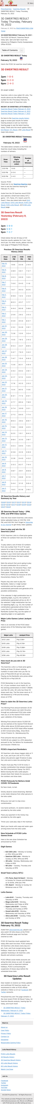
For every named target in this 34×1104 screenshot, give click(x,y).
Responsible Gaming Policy (11, 1043)
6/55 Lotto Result (12, 205)
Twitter (3, 992)
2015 (3, 505)
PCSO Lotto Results (8, 1054)
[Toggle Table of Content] (20, 50)
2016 (8, 505)
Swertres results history (20, 118)
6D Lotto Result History (9, 1066)
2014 (29, 502)
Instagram (4, 1085)
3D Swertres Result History (11, 1060)
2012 (18, 502)
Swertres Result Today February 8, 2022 (15, 111)
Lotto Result (26, 130)
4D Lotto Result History (9, 1063)
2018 (18, 505)
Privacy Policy (6, 1033)
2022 (8, 507)
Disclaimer (4, 1040)
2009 (3, 502)
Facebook (24, 990)
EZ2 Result (5, 130)
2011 (13, 502)
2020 (29, 505)
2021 (3, 507)
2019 (23, 505)
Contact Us (5, 1036)
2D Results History (7, 1057)
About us (4, 1027)
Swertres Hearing (20, 184)
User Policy (5, 1030)
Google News (6, 1090)
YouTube (4, 1087)
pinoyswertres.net (15, 930)
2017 (13, 505)
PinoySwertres (6, 9)
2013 (24, 502)
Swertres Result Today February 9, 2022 (15, 109)
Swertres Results (19, 9)
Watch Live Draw (7, 1069)
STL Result (13, 130)
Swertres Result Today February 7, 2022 (15, 114)
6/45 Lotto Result (17, 203)
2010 (9, 502)
